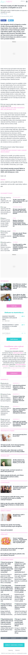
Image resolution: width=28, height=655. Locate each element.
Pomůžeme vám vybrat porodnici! (14, 347)
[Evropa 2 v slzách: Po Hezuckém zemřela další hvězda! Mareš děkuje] (21, 625)
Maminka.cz (4, 379)
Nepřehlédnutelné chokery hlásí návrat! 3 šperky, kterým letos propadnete (7, 629)
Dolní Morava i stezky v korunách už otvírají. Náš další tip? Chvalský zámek (20, 286)
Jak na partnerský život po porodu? (20, 435)
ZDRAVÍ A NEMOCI (6, 511)
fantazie (20, 182)
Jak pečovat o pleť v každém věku (19, 515)
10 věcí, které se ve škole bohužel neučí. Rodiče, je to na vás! (19, 461)
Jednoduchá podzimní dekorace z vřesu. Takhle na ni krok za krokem (19, 387)
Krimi (14, 218)
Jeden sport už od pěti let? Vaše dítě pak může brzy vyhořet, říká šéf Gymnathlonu (20, 424)
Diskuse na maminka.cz (14, 312)
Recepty (22, 638)
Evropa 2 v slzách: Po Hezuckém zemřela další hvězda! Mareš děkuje (20, 630)
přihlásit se (23, 1)
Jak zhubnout (5, 638)
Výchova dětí (16, 197)
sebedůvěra (4, 184)
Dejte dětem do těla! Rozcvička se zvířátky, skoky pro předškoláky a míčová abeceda (20, 297)
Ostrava (15, 242)
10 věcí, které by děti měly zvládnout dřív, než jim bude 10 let (13, 108)
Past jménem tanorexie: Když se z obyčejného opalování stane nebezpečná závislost (20, 411)
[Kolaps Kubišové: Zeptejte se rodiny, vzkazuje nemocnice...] (7, 609)
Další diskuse (14, 339)
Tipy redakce (5, 281)
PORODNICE (14, 373)
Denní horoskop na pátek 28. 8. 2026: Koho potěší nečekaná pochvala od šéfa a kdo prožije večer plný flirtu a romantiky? (7, 578)
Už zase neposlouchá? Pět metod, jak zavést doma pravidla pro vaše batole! (20, 211)
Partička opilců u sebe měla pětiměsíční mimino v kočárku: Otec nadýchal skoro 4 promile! (20, 247)
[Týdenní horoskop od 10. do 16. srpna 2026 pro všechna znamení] (21, 609)
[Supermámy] (6, 3)
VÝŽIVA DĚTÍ (4, 534)
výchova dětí (11, 184)
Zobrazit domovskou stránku (14, 645)
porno (2, 182)
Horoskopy (13, 638)
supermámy (18, 184)
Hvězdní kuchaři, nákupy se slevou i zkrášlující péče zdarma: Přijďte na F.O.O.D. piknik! (20, 598)
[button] (26, 1)
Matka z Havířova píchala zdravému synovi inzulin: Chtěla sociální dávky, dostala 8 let (20, 223)
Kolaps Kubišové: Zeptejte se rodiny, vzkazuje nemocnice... (7, 612)
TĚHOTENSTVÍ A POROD (7, 431)
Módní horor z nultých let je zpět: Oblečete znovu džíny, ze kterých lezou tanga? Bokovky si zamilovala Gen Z (21, 578)
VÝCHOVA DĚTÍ (5, 456)
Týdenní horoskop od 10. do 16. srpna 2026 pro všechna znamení (21, 612)
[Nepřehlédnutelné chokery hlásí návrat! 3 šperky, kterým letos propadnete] (7, 624)
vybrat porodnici (18, 353)
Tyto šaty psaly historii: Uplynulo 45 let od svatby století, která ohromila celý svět (6, 598)
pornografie (14, 182)
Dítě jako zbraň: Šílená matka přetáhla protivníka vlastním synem (19, 235)
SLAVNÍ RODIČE (5, 482)
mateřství (7, 182)
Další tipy (14, 306)
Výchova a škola (17, 207)
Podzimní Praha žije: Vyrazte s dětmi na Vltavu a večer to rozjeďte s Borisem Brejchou (19, 399)
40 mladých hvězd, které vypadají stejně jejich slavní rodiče (20, 488)
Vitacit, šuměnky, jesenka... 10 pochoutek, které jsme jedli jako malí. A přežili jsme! (20, 540)
